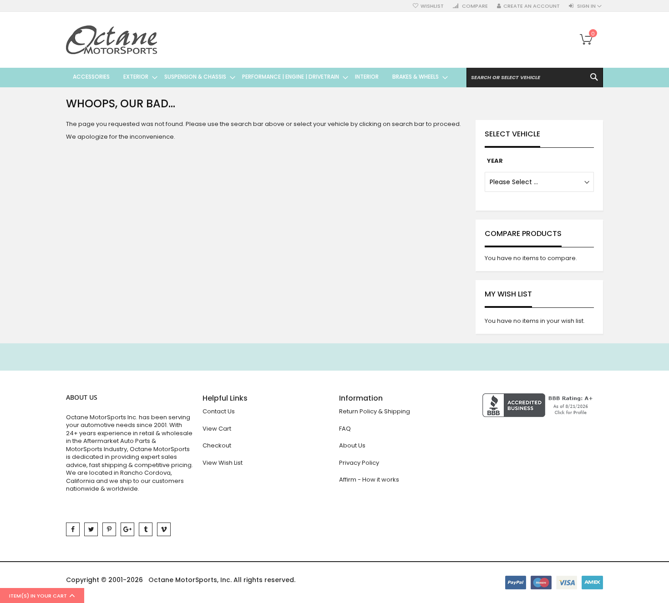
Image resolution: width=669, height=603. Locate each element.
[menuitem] (91, 77)
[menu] (257, 77)
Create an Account (531, 6)
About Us (352, 445)
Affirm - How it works (369, 479)
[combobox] (534, 77)
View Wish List (223, 462)
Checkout (217, 445)
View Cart (217, 428)
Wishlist (432, 6)
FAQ (345, 428)
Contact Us (219, 411)
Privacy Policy (359, 462)
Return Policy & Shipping (374, 411)
